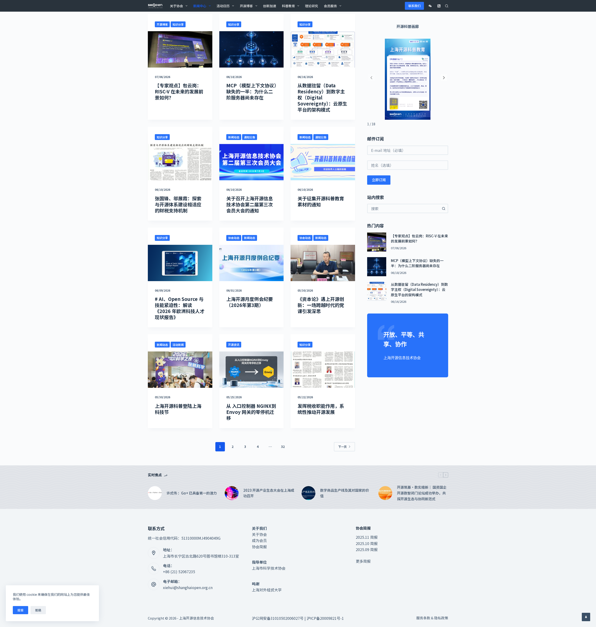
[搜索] (446, 5)
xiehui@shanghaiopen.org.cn (188, 587)
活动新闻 (178, 345)
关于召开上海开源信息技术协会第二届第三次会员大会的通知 (249, 204)
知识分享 (178, 24)
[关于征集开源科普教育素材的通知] (323, 162)
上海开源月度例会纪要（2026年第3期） (249, 302)
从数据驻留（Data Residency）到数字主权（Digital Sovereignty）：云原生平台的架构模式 (322, 97)
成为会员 (259, 540)
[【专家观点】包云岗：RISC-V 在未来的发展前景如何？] (180, 49)
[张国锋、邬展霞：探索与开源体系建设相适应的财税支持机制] (180, 162)
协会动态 (233, 238)
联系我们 (414, 5)
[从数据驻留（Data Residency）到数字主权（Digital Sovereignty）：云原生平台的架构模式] (323, 49)
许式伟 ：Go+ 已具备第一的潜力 (191, 493)
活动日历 (223, 5)
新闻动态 (233, 137)
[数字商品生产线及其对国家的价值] (308, 493)
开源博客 (246, 5)
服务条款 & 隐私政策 (432, 617)
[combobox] (403, 208)
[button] (444, 77)
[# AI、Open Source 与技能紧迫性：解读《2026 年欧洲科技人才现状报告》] (180, 263)
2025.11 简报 (367, 537)
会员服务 (330, 5)
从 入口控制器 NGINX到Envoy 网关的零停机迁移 (251, 411)
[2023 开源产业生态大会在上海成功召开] (232, 493)
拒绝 (38, 610)
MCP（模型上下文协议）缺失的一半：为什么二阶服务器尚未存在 (251, 91)
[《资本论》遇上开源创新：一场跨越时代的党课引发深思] (323, 263)
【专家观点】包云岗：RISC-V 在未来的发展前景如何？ (179, 91)
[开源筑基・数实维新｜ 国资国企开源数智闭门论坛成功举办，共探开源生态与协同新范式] (385, 493)
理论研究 (311, 5)
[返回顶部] (586, 617)
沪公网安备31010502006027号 (278, 618)
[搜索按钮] (443, 208)
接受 (20, 610)
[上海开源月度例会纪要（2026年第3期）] (251, 263)
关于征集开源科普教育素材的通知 (321, 201)
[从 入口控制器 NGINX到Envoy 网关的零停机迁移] (251, 369)
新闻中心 (199, 5)
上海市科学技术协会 (268, 568)
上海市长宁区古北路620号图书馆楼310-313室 (201, 556)
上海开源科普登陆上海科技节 (178, 408)
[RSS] (438, 5)
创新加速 (269, 5)
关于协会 (176, 5)
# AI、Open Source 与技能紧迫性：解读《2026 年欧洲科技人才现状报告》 (179, 308)
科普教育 (288, 5)
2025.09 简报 (367, 549)
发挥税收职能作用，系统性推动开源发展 (321, 408)
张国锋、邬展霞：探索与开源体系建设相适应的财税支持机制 (178, 204)
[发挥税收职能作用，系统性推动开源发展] (323, 369)
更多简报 (363, 561)
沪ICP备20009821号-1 (325, 618)
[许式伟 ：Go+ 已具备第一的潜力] (155, 493)
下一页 (342, 447)
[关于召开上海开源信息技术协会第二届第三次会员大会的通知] (251, 162)
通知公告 (249, 137)
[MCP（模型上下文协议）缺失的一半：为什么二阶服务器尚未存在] (251, 49)
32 (283, 446)
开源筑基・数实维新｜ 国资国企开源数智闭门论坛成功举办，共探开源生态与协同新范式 (422, 493)
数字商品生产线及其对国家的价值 (344, 493)
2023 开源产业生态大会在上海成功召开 (268, 493)
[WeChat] (430, 5)
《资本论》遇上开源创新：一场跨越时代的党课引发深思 (321, 305)
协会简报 (259, 546)
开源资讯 (233, 345)
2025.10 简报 (367, 543)
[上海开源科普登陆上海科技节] (180, 369)
